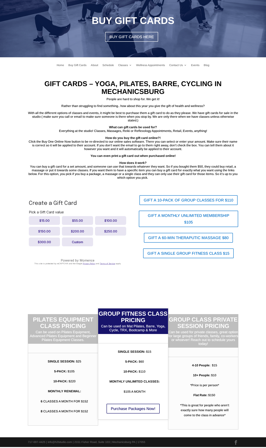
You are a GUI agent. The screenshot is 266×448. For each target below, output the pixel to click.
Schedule (108, 65)
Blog (206, 65)
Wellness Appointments (150, 65)
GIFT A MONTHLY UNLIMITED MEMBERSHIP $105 (188, 218)
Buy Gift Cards (77, 65)
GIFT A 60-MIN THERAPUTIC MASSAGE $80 (188, 238)
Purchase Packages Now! (133, 408)
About (94, 65)
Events (195, 65)
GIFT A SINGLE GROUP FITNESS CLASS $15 (188, 253)
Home (60, 65)
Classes (123, 65)
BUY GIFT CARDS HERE (131, 37)
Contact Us (176, 65)
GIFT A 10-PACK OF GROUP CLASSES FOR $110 (188, 200)
